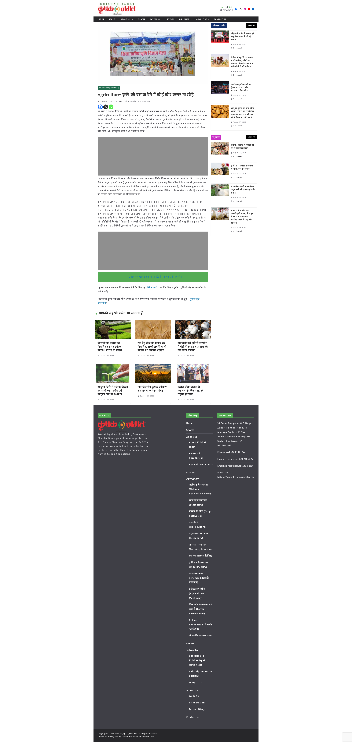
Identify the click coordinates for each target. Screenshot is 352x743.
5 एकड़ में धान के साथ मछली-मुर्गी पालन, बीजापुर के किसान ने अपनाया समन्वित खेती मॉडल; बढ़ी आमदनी (242, 217)
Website (194, 696)
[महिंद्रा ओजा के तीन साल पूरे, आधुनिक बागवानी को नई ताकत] (220, 41)
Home (101, 19)
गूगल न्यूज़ (194, 299)
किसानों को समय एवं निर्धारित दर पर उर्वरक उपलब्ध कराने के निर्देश (110, 347)
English (223, 7)
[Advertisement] (153, 156)
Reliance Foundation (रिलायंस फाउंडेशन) (201, 624)
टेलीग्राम (102, 303)
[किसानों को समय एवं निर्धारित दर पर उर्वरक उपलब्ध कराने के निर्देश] (113, 322)
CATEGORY (155, 19)
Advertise (201, 19)
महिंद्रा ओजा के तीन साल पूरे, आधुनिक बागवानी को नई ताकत (243, 36)
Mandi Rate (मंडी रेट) (200, 556)
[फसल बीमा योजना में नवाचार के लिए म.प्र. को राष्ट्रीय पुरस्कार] (193, 366)
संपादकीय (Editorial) (200, 636)
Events (170, 19)
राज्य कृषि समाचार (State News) (109, 88)
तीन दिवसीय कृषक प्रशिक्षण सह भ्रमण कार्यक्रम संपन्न (153, 389)
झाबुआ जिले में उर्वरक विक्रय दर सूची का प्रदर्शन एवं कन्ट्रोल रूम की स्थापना (113, 391)
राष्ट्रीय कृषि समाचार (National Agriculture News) (200, 489)
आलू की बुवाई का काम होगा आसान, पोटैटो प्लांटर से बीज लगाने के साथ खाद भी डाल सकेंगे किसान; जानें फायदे (242, 113)
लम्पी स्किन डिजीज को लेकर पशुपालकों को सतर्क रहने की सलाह (243, 190)
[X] (105, 107)
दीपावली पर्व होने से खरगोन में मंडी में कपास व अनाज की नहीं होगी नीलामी (193, 347)
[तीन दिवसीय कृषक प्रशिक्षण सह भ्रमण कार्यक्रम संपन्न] (153, 366)
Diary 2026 (195, 683)
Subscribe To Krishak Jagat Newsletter (197, 660)
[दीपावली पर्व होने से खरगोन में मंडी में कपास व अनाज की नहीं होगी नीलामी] (193, 322)
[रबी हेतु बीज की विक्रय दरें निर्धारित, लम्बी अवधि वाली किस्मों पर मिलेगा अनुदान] (153, 322)
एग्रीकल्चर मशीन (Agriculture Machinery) (197, 593)
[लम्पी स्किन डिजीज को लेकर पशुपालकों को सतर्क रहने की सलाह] (220, 195)
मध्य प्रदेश (133, 101)
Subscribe (184, 19)
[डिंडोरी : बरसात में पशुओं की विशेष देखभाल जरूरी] (220, 151)
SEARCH (112, 19)
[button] (131, 19)
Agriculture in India (201, 465)
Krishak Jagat (145, 101)
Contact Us (220, 19)
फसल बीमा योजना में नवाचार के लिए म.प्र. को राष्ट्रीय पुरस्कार (191, 391)
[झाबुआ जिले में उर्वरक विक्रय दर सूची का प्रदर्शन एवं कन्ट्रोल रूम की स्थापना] (113, 366)
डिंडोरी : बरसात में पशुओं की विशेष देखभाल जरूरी (242, 147)
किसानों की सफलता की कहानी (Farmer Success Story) (200, 609)
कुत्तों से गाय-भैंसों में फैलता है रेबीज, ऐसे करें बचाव (242, 167)
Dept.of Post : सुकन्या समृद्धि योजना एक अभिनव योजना (156, 277)
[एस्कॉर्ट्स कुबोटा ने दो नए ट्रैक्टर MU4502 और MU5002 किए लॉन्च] (220, 92)
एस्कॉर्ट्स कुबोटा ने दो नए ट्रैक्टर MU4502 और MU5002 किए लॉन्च (241, 87)
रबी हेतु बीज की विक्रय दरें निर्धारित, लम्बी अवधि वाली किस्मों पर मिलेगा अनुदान (152, 347)
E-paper (142, 19)
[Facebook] (100, 107)
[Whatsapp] (111, 107)
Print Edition (197, 703)
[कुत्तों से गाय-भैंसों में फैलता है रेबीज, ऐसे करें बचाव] (220, 172)
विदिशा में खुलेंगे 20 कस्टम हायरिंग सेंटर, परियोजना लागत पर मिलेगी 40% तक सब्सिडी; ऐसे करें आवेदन (242, 62)
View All (251, 25)
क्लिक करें (152, 288)
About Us (125, 19)
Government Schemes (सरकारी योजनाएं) (199, 578)
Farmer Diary (197, 709)
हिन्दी (230, 7)
